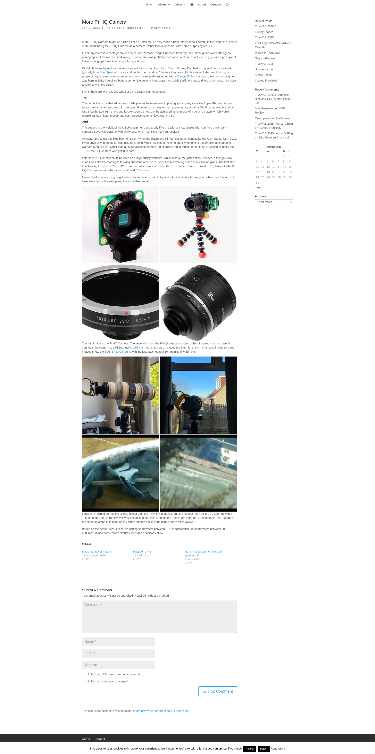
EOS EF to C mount (117, 351)
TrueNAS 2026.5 (265, 26)
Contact (215, 4)
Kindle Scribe (263, 74)
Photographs (114, 27)
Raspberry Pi (137, 27)
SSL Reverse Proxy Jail (274, 137)
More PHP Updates (267, 52)
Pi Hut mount (143, 347)
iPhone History (264, 69)
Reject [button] (263, 748)
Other (178, 4)
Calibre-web (283, 118)
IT (147, 4)
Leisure (162, 4)
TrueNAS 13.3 (264, 63)
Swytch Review (265, 58)
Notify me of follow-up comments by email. (114, 674)
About (202, 4)
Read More (278, 748)
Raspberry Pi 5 (142, 551)
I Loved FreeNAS (266, 80)
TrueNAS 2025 (264, 37)
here (224, 41)
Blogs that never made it (97, 551)
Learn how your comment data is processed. (161, 710)
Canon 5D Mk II (187, 76)
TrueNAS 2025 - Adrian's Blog (274, 123)
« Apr (258, 187)
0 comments (160, 27)
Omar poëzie (263, 118)
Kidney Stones (264, 32)
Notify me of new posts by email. (107, 681)
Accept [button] (250, 748)
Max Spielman (109, 72)
